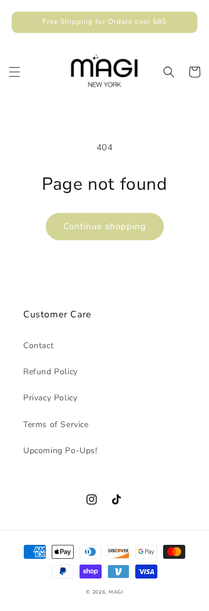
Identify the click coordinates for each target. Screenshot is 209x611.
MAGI (116, 592)
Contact (38, 345)
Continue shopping (104, 226)
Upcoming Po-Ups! (60, 450)
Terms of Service (56, 424)
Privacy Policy (50, 397)
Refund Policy (50, 371)
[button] (14, 72)
